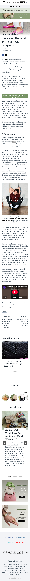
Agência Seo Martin (15, 578)
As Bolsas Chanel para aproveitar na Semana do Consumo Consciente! (7, 322)
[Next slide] (25, 443)
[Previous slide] (4, 443)
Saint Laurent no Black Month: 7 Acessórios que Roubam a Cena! (13, 364)
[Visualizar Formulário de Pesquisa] (26, 2)
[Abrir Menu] (4, 2)
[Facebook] (3, 55)
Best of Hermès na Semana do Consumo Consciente (22, 321)
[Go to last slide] (4, 356)
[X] (6, 55)
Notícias (9, 31)
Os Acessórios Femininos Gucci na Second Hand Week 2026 (14, 435)
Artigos (4, 31)
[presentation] (15, 350)
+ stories (25, 392)
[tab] (13, 371)
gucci (4, 311)
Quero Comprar (13, 6)
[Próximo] (25, 356)
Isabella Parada (8, 49)
